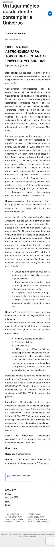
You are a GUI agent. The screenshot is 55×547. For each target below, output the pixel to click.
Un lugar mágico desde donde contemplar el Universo (21, 14)
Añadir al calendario (21, 475)
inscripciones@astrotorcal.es (33, 315)
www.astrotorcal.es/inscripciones (30, 322)
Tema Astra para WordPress (27, 536)
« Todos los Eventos (15, 33)
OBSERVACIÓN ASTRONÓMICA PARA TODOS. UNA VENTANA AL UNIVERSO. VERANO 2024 (15, 517)
